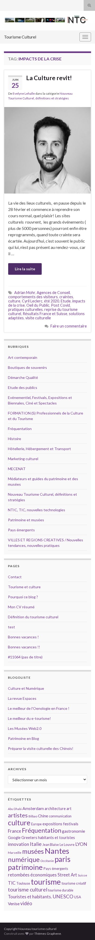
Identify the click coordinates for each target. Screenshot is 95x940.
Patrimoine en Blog (23, 738)
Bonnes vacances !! (24, 647)
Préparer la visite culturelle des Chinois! (40, 748)
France (14, 831)
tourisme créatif (73, 883)
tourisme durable (60, 890)
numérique (24, 859)
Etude (66, 301)
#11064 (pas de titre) (25, 657)
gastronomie (73, 830)
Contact (15, 577)
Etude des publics (22, 387)
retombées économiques (32, 875)
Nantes (57, 850)
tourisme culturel (27, 889)
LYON (81, 844)
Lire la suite (25, 269)
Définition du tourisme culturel (33, 617)
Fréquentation (20, 428)
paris (62, 859)
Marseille (14, 853)
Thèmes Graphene (47, 934)
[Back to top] (83, 928)
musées (33, 851)
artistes (18, 815)
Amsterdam (33, 808)
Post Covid (60, 305)
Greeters (29, 837)
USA (77, 897)
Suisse (82, 875)
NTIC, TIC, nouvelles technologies (36, 510)
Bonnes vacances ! (23, 637)
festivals (70, 823)
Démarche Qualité (23, 377)
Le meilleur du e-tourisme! (29, 718)
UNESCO (63, 896)
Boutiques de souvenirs (27, 367)
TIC (12, 883)
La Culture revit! (49, 77)
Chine (43, 815)
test (11, 627)
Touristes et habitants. (30, 896)
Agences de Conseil (53, 292)
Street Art (67, 875)
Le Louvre (67, 844)
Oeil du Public (37, 305)
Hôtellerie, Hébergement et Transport (39, 448)
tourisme (46, 881)
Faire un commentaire (68, 326)
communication (60, 816)
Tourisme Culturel (20, 36)
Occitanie (47, 861)
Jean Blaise (50, 844)
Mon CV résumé (21, 607)
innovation (18, 844)
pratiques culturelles (25, 309)
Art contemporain (22, 357)
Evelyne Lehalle (24, 93)
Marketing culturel (23, 458)
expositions (52, 824)
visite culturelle (38, 318)
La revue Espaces (22, 698)
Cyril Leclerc (32, 301)
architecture (55, 808)
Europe (36, 824)
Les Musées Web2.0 (24, 728)
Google (14, 837)
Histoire (14, 438)
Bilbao (32, 816)
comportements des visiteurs (33, 297)
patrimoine (25, 867)
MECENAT (17, 468)
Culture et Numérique (26, 688)
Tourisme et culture (24, 587)
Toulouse (23, 883)
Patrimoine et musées (26, 520)
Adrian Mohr (24, 292)
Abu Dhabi (15, 809)
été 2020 (51, 301)
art (69, 808)
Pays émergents (21, 530)
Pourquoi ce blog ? (23, 597)
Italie (36, 844)
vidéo (26, 903)
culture (14, 301)
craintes (66, 297)
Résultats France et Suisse (45, 313)
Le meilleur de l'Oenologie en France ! (38, 708)
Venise (14, 903)
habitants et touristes (56, 837)
